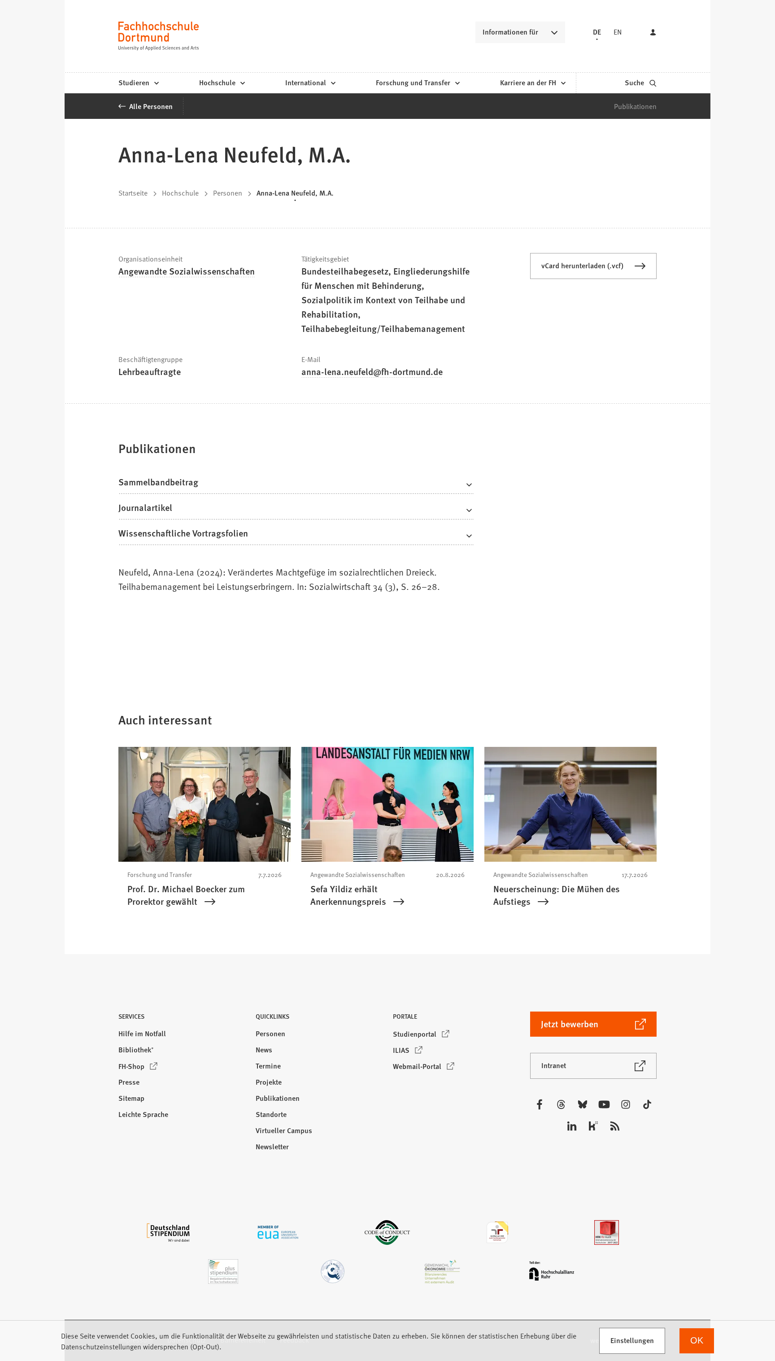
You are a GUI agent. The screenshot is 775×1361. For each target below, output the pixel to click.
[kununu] (593, 1126)
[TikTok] (647, 1104)
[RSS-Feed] (615, 1126)
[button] (181, 1019)
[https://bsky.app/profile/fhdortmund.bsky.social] (582, 1104)
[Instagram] (625, 1104)
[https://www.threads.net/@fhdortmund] (561, 1104)
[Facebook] (539, 1104)
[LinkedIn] (572, 1126)
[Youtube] (604, 1104)
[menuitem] (138, 83)
